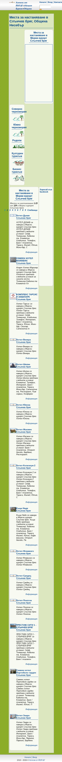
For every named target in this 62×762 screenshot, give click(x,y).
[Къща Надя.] (13, 509)
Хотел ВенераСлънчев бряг (23, 340)
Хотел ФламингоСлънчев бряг (25, 552)
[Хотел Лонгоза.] (13, 600)
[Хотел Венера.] (13, 339)
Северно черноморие (19, 110)
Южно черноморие (19, 126)
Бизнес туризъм (17, 170)
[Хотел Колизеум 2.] (13, 465)
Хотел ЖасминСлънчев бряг (24, 430)
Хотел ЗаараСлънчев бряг (23, 716)
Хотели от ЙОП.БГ (37, 760)
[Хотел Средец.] (13, 575)
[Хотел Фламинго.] (13, 551)
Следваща (32, 210)
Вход (50, 2)
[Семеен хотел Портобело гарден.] (13, 671)
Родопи (17, 140)
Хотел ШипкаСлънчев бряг (23, 365)
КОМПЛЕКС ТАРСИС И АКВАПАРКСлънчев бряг (26, 296)
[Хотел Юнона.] (13, 405)
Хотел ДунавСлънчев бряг (23, 216)
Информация (31, 252)
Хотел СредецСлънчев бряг (23, 576)
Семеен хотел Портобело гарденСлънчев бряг (26, 672)
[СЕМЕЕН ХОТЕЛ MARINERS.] (13, 260)
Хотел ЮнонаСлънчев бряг (23, 406)
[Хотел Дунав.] (13, 215)
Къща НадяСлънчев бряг (23, 509)
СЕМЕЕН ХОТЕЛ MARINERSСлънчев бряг (24, 260)
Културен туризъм (17, 154)
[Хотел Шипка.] (13, 365)
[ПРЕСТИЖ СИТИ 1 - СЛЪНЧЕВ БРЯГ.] (13, 626)
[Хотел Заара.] (13, 717)
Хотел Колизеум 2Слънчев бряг (25, 466)
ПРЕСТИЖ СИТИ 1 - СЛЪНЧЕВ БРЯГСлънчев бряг (26, 627)
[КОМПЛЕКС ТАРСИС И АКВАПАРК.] (13, 296)
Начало (42, 2)
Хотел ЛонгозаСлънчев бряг (24, 601)
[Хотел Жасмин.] (13, 431)
